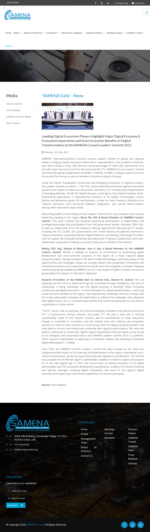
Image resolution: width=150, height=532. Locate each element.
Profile (84, 434)
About (16, 32)
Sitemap (132, 463)
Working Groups (115, 32)
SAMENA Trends (134, 32)
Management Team (88, 440)
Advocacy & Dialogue (71, 32)
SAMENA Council (35, 524)
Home (8, 32)
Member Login (121, 3)
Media (8, 46)
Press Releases (133, 456)
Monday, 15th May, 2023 (56, 152)
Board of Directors (33, 32)
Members (110, 437)
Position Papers (132, 431)
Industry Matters (94, 32)
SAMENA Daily (133, 448)
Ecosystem (52, 32)
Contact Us (140, 3)
